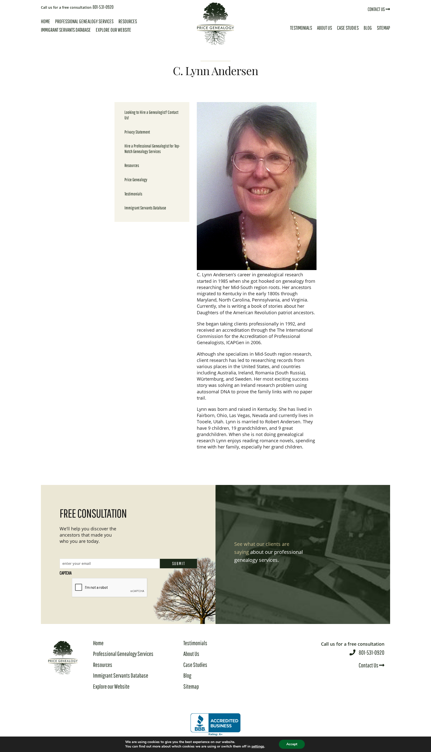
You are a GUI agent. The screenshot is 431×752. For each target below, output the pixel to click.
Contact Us (377, 9)
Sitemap (383, 28)
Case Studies (348, 28)
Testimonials (301, 28)
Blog (368, 28)
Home (45, 21)
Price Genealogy (135, 179)
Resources (127, 21)
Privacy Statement (137, 132)
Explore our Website (113, 30)
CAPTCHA (66, 573)
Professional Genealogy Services (84, 21)
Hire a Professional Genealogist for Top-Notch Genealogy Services (152, 148)
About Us (324, 28)
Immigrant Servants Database (66, 30)
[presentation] (110, 588)
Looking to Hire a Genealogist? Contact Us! (151, 115)
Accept (291, 744)
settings (257, 746)
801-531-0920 (77, 7)
